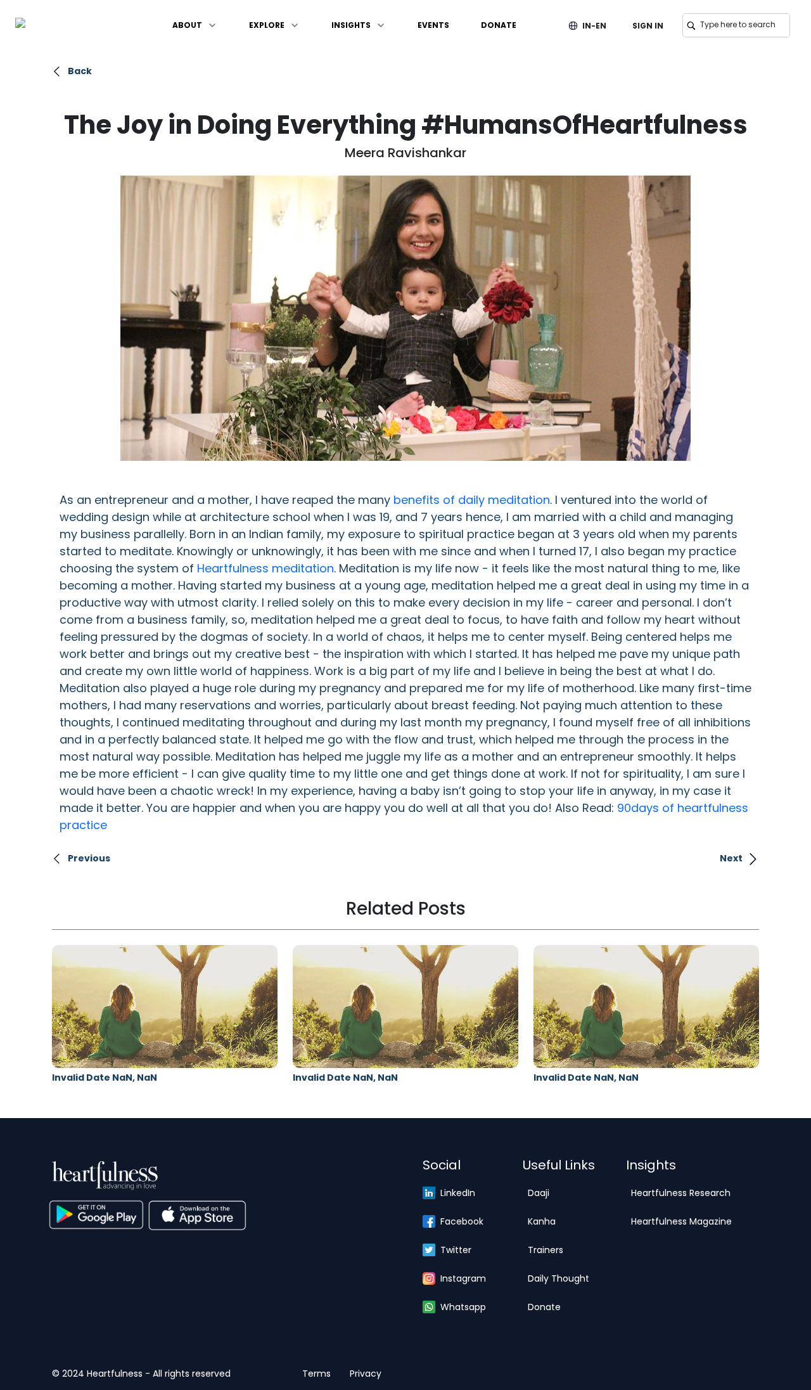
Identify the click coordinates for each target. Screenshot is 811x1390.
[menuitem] (195, 25)
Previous (89, 858)
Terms (316, 1373)
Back (80, 71)
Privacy (365, 1373)
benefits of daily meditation (471, 500)
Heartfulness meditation (265, 568)
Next (731, 858)
